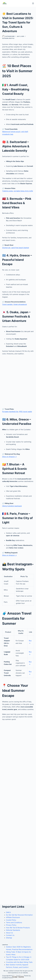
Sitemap (9, 938)
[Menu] (33, 3)
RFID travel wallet (25, 412)
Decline (21, 977)
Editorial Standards (13, 930)
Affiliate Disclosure (13, 917)
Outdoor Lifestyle (8, 38)
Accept (14, 977)
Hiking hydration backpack (12, 506)
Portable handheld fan (10, 412)
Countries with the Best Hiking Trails (19, 962)
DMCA (8, 912)
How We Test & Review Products (18, 928)
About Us (9, 933)
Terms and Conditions (14, 922)
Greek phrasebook (20, 304)
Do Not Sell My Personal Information (19, 915)
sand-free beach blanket (20, 248)
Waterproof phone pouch (11, 132)
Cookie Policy (11, 920)
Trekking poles (7, 191)
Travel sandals (7, 304)
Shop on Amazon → (9, 457)
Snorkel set (6, 248)
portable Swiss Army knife (23, 191)
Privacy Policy (11, 925)
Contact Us (10, 935)
